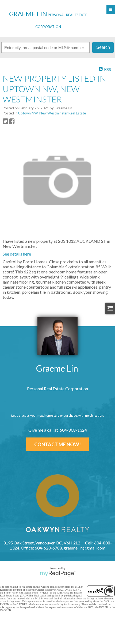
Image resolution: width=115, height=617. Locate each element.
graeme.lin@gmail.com (84, 547)
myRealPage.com (58, 573)
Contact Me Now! (57, 444)
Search (103, 47)
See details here (17, 253)
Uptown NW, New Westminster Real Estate (52, 113)
